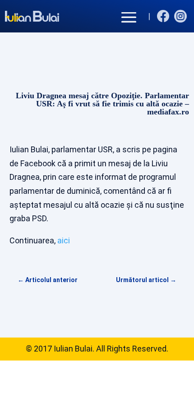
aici (63, 240)
